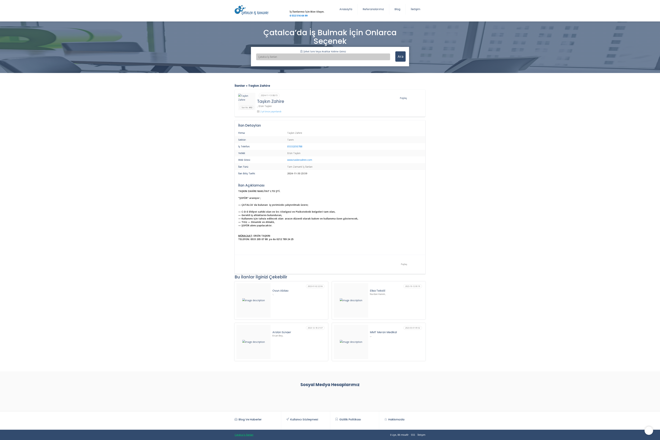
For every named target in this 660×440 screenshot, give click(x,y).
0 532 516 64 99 (298, 15)
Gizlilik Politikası (350, 419)
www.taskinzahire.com (299, 159)
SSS (413, 434)
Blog (397, 9)
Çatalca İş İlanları (244, 434)
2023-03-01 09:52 (412, 327)
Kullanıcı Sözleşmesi (304, 419)
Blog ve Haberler (250, 419)
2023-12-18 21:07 (315, 327)
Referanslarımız (373, 9)
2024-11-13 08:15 (269, 95)
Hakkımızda (396, 419)
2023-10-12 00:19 (412, 286)
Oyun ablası (280, 291)
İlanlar (240, 85)
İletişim (415, 9)
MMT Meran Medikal (383, 332)
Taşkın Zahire (259, 85)
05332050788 (294, 146)
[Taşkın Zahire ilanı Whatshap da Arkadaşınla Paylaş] (421, 97)
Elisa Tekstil (377, 291)
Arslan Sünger (281, 332)
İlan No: (247, 107)
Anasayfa (345, 9)
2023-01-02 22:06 (315, 286)
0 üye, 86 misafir (399, 434)
